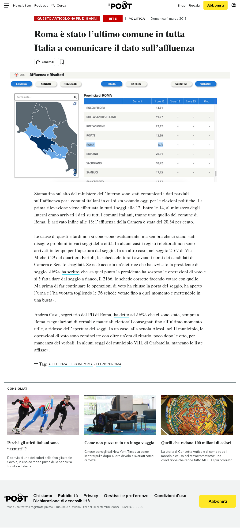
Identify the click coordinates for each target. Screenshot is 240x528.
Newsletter (22, 5)
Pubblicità (68, 495)
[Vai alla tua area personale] (233, 5)
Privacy (90, 495)
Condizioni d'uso (170, 495)
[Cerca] (53, 5)
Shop (181, 5)
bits (113, 18)
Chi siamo (42, 495)
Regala (194, 5)
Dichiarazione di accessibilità (61, 500)
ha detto (121, 314)
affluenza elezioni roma (71, 364)
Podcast (41, 5)
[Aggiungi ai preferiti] (62, 62)
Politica (136, 18)
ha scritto (70, 271)
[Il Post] (120, 5)
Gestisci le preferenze (126, 495)
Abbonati (215, 5)
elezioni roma (108, 364)
